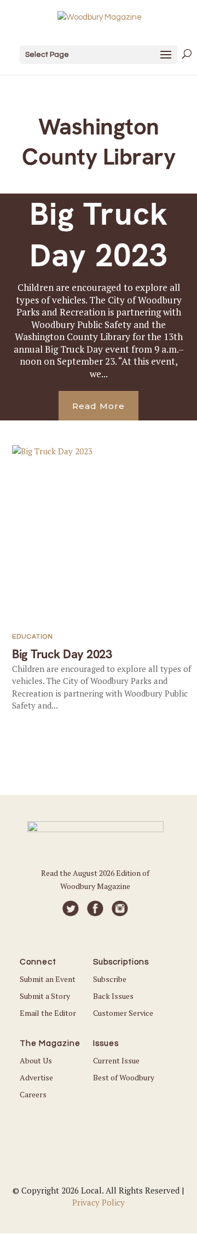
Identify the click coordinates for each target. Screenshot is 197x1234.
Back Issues (113, 996)
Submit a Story (45, 996)
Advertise (36, 1077)
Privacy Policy (98, 1202)
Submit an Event (48, 979)
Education (32, 636)
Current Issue (116, 1060)
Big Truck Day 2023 (99, 234)
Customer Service (123, 1013)
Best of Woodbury (123, 1077)
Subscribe (109, 979)
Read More (98, 406)
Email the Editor (48, 1013)
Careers (33, 1094)
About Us (36, 1060)
